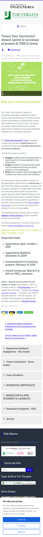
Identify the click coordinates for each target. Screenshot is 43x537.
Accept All (21, 519)
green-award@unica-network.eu (21, 226)
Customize (22, 526)
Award (17, 140)
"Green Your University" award (29, 56)
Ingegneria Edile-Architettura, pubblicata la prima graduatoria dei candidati (20, 326)
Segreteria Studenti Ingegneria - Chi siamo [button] (16, 350)
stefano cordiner (21, 58)
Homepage (15, 49)
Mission (25, 301)
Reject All (21, 532)
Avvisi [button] (10, 418)
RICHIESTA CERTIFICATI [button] (20, 385)
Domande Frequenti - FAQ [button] (21, 408)
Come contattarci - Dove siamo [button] (18, 363)
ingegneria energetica (8, 58)
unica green (35, 58)
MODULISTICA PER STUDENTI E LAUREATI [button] (17, 397)
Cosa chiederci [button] (14, 375)
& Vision (32, 301)
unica (29, 58)
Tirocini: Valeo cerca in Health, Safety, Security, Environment (21, 336)
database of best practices (12, 215)
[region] (21, 517)
